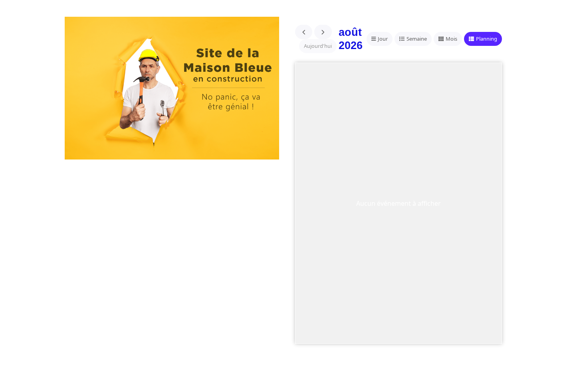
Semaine (417, 38)
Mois (451, 38)
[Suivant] (323, 32)
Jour (383, 38)
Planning (486, 38)
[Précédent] (304, 32)
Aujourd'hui (318, 45)
